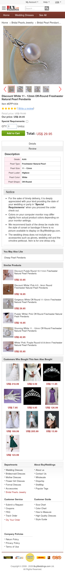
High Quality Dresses (46, 515)
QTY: (5, 126)
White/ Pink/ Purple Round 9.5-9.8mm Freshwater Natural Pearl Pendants (38, 344)
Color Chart (41, 508)
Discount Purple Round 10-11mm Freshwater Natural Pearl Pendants (36, 272)
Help (45, 2)
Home (6, 15)
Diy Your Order (13, 519)
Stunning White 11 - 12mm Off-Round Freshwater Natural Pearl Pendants (38, 329)
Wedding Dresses (24, 15)
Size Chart (41, 504)
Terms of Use (12, 546)
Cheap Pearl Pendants (15, 257)
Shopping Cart (61, 8)
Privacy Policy (13, 542)
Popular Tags (42, 488)
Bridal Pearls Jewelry (16, 492)
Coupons (10, 508)
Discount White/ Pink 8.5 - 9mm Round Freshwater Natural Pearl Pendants (33, 286)
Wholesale (41, 477)
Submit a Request (14, 504)
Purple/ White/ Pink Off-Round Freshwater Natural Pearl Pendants (38, 315)
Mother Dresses (13, 477)
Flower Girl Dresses (15, 480)
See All (42, 15)
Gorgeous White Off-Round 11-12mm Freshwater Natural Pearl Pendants (37, 301)
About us (40, 469)
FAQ (8, 511)
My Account (31, 2)
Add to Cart (13, 133)
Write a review (25, 108)
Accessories (12, 488)
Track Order (11, 515)
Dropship (40, 480)
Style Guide (41, 519)
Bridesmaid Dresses (15, 473)
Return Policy (12, 539)
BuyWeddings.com (42, 566)
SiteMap (40, 484)
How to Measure (43, 511)
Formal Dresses (13, 484)
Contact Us (41, 473)
